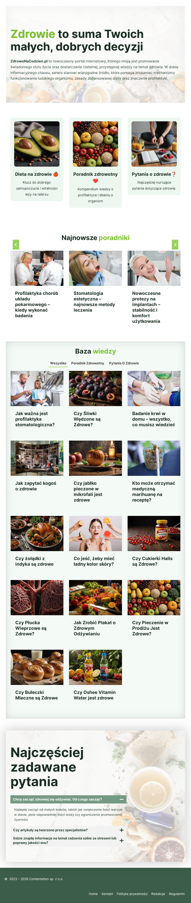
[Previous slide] (16, 244)
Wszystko (58, 363)
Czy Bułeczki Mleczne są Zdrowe (36, 695)
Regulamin (177, 894)
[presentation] (36, 268)
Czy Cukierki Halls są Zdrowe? (152, 561)
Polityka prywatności (132, 894)
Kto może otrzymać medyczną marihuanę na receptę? (153, 491)
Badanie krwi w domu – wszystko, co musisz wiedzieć (153, 419)
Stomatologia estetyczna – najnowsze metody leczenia (94, 302)
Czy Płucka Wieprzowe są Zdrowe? (30, 628)
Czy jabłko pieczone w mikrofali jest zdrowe (88, 491)
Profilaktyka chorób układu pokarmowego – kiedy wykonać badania (36, 304)
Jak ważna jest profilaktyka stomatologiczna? (35, 419)
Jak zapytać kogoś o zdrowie (35, 485)
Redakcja (158, 894)
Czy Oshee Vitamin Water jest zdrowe (95, 695)
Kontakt (107, 894)
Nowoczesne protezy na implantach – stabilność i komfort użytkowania (146, 307)
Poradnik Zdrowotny (87, 363)
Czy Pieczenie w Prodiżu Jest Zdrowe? (150, 628)
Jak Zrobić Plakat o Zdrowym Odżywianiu (95, 628)
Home (93, 894)
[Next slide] (175, 244)
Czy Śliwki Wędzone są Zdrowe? (87, 419)
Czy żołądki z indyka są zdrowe (34, 561)
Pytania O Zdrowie (124, 363)
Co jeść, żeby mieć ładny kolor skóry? (94, 561)
